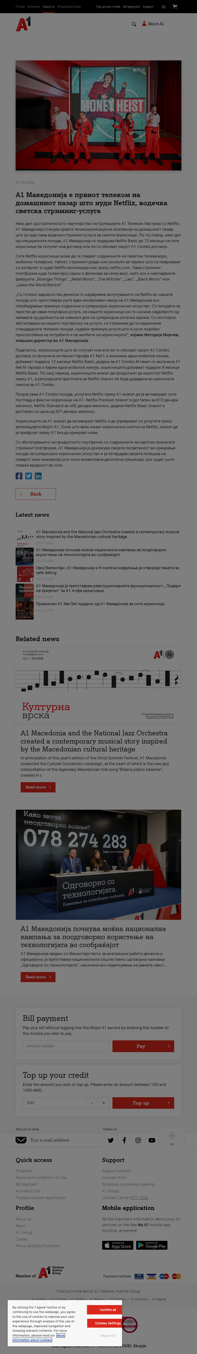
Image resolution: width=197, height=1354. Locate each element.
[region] (65, 1323)
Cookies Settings (108, 1323)
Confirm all (108, 1310)
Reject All (108, 1335)
